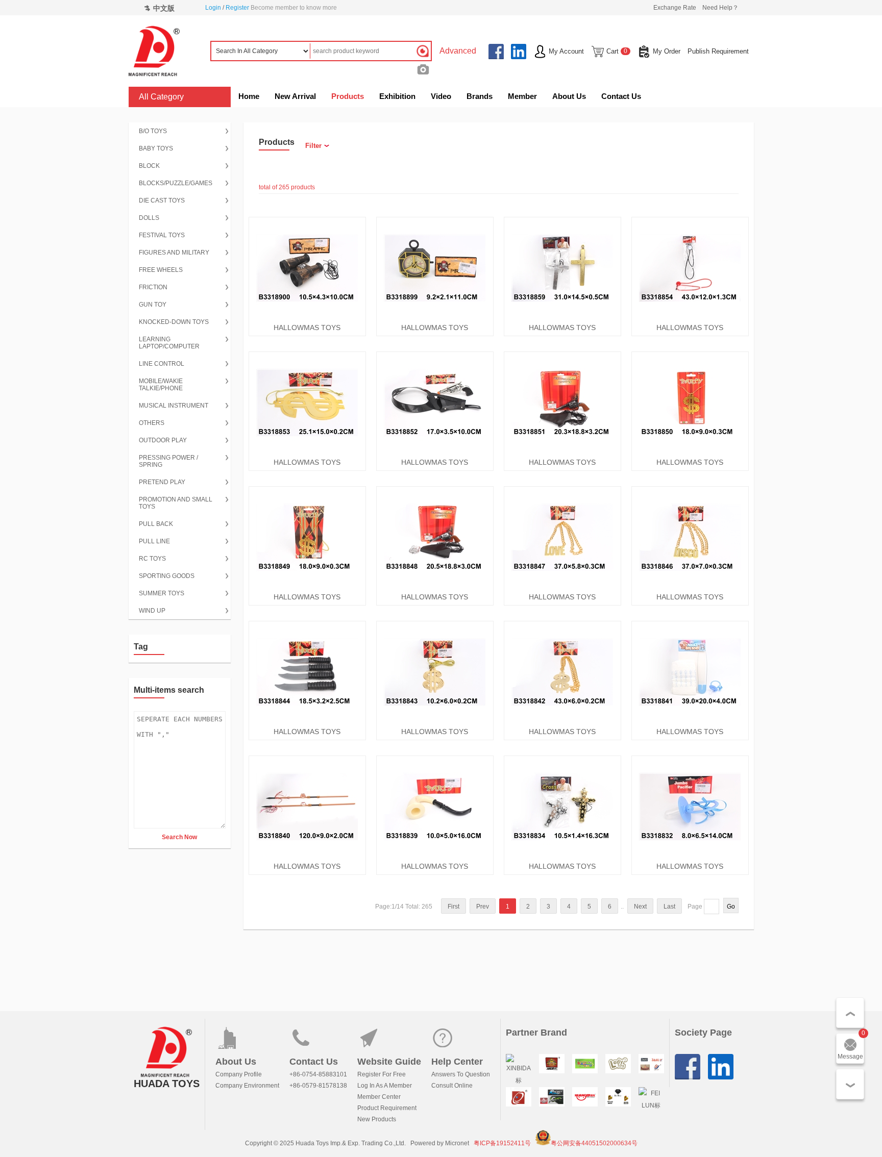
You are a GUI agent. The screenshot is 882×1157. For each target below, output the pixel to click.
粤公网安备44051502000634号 (594, 1143)
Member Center (379, 1096)
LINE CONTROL (161, 363)
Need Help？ (720, 7)
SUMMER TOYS (161, 593)
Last (669, 906)
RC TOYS (152, 558)
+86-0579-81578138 (318, 1085)
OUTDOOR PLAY (163, 440)
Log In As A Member (384, 1085)
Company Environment (247, 1085)
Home (248, 96)
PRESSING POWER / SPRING (168, 461)
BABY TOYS (156, 148)
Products (347, 96)
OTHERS (151, 422)
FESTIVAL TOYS (162, 235)
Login (213, 7)
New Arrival (295, 96)
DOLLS (149, 217)
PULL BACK (156, 523)
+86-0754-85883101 (318, 1074)
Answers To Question (460, 1074)
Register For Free (381, 1074)
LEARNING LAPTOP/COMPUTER (169, 343)
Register (237, 7)
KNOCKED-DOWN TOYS (174, 321)
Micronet (457, 1143)
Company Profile (238, 1074)
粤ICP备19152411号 (502, 1143)
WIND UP (152, 610)
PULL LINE (154, 541)
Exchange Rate (674, 7)
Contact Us (621, 96)
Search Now (179, 837)
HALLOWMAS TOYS (307, 327)
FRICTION (153, 287)
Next (640, 906)
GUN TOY (152, 304)
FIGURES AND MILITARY (174, 252)
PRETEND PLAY (162, 482)
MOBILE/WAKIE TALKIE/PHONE (161, 385)
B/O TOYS (153, 131)
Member (522, 96)
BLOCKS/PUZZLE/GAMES (175, 183)
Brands (480, 96)
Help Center (457, 1061)
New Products (376, 1119)
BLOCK (149, 165)
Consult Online (452, 1085)
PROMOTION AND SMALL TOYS (175, 503)
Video (441, 96)
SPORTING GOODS (166, 576)
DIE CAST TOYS (162, 200)
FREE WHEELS (161, 269)
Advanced (457, 50)
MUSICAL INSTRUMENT (173, 405)
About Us (569, 96)
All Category (161, 96)
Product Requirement (386, 1108)
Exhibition (397, 96)
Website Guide (389, 1061)
